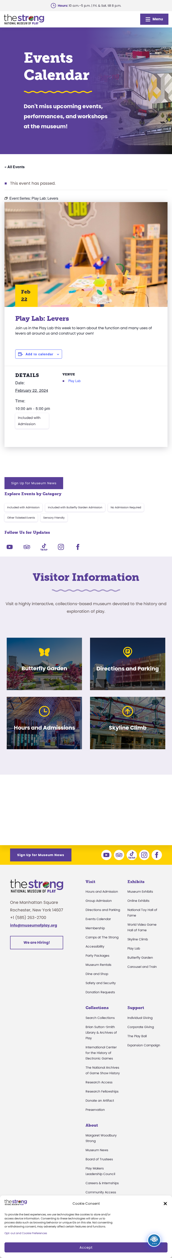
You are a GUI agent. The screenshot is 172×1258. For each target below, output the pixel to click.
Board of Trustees (99, 1159)
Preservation (95, 1109)
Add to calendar (39, 354)
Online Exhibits (138, 900)
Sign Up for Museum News (33, 483)
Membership (95, 928)
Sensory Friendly (54, 517)
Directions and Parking (103, 910)
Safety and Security (101, 983)
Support (135, 1007)
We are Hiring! (37, 942)
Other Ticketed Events (21, 517)
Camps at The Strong (102, 937)
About (92, 1125)
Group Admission (99, 900)
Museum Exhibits (140, 891)
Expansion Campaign (143, 1045)
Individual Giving (140, 1018)
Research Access (99, 1082)
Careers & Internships (102, 1183)
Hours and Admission (102, 891)
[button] (165, 1203)
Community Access (101, 1192)
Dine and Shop (97, 974)
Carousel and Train (142, 966)
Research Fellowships (102, 1091)
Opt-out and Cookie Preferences (25, 1233)
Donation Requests (100, 992)
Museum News (97, 1150)
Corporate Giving (140, 1027)
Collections (97, 1007)
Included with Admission (29, 420)
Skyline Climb (137, 939)
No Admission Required (126, 507)
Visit (90, 881)
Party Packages (97, 955)
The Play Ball (137, 1036)
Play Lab (74, 381)
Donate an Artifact (100, 1100)
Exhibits (135, 881)
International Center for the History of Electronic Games (101, 1053)
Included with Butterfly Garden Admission (75, 507)
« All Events (14, 166)
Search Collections (100, 1018)
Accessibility (95, 946)
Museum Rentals (98, 964)
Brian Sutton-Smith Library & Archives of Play (101, 1032)
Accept (86, 1247)
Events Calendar (98, 919)
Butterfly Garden (140, 957)
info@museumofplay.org (33, 925)
